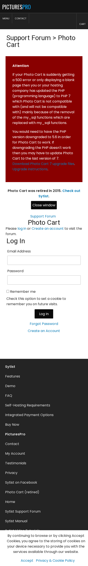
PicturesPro (15, 434)
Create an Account (44, 330)
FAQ (8, 395)
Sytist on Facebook (21, 482)
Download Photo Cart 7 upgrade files (43, 163)
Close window (43, 205)
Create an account (48, 228)
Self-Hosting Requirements (27, 405)
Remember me (23, 291)
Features (12, 376)
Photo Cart (44, 222)
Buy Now (12, 424)
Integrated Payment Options (29, 414)
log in (22, 228)
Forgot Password (44, 323)
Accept (27, 560)
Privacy (11, 472)
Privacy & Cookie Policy (55, 560)
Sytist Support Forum (23, 511)
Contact (12, 443)
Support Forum (28, 38)
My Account (15, 453)
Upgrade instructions (30, 169)
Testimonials (15, 463)
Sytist (10, 366)
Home (10, 501)
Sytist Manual (16, 521)
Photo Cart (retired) (22, 492)
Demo (10, 385)
